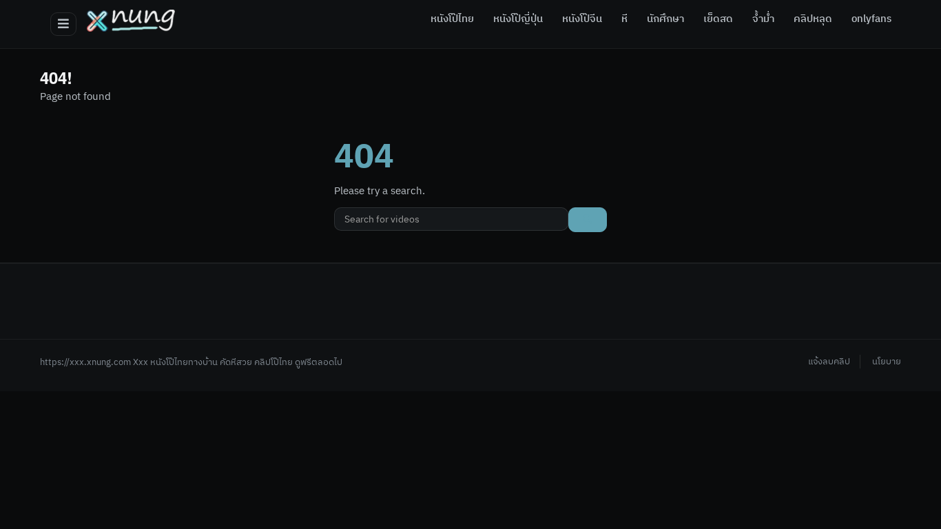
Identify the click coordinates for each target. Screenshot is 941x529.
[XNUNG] (131, 20)
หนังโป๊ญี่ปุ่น (518, 19)
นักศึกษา (665, 19)
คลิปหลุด (813, 19)
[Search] (587, 219)
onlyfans (871, 19)
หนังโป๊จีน (582, 19)
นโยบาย (886, 361)
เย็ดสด (718, 19)
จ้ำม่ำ (763, 19)
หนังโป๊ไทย (452, 19)
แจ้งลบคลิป (829, 361)
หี (624, 19)
